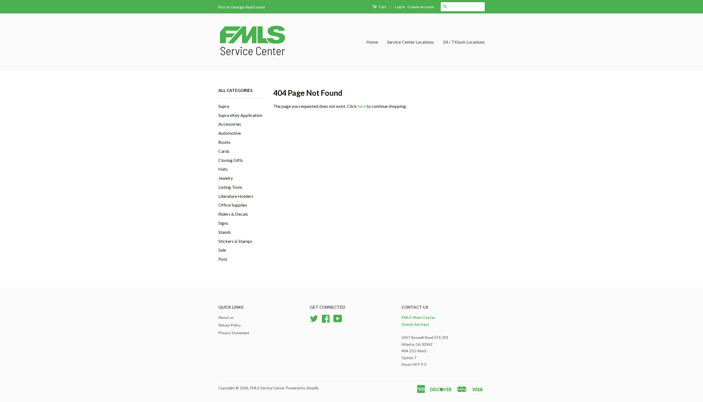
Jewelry (225, 178)
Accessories (229, 123)
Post (222, 259)
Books (224, 142)
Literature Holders (235, 196)
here (362, 106)
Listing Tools (230, 187)
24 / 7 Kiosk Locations (464, 41)
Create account (421, 6)
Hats (223, 169)
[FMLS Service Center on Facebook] (326, 318)
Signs (223, 223)
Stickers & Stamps (235, 241)
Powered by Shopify (302, 388)
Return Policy (229, 325)
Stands (224, 232)
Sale (222, 249)
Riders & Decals (233, 214)
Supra (223, 106)
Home (372, 41)
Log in (400, 6)
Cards (224, 151)
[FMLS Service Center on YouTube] (337, 318)
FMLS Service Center (267, 388)
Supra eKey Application (240, 115)
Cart (382, 6)
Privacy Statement (233, 333)
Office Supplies (232, 204)
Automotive (229, 133)
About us (226, 317)
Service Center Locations (410, 41)
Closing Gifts (230, 160)
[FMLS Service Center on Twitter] (314, 318)
